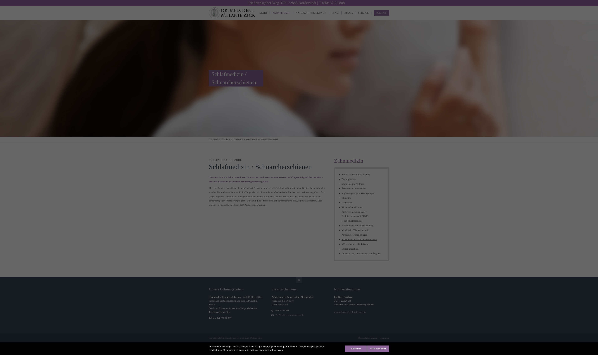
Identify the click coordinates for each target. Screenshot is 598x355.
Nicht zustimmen (378, 349)
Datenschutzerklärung (247, 350)
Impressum (277, 350)
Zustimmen (356, 349)
